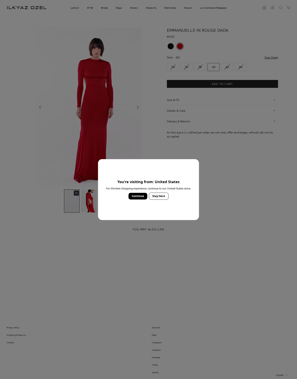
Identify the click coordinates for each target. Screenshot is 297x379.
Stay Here (158, 196)
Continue (138, 196)
